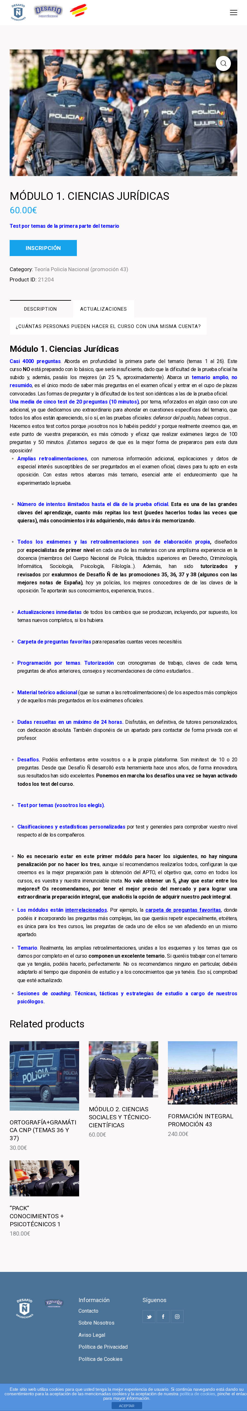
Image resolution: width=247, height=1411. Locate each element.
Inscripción (43, 248)
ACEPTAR (126, 1406)
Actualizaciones (103, 309)
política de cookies (197, 1393)
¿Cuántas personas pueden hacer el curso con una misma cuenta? (108, 326)
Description (40, 309)
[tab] (40, 308)
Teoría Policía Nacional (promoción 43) (81, 269)
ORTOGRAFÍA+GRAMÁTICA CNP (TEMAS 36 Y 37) (43, 1130)
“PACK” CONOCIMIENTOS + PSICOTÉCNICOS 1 (37, 1216)
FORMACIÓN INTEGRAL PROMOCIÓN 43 (200, 1120)
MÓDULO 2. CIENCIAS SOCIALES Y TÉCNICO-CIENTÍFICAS (120, 1117)
